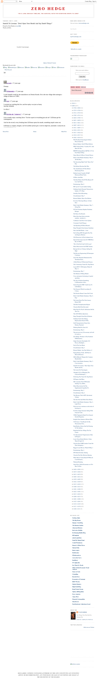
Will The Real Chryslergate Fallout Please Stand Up (82, 140)
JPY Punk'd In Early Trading (80, 452)
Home (34, 131)
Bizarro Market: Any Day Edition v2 (82, 350)
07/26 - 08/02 (77, 108)
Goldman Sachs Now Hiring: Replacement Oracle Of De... (81, 319)
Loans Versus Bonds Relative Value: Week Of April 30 (82, 440)
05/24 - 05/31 (77, 130)
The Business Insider (77, 525)
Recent (78, 87)
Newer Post (6, 131)
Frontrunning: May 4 (78, 450)
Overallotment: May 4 (79, 393)
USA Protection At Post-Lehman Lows (83, 237)
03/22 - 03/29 (77, 482)
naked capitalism (76, 538)
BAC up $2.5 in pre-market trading (82, 186)
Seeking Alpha (76, 518)
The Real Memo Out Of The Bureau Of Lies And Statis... (83, 181)
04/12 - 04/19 (77, 474)
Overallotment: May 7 (79, 196)
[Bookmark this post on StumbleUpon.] (12, 67)
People (73, 87)
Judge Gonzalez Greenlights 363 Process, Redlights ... (81, 342)
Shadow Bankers (76, 584)
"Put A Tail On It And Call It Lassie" (82, 244)
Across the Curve (76, 558)
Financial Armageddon (78, 599)
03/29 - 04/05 (77, 479)
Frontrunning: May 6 (78, 330)
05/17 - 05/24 (77, 132)
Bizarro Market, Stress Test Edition (82, 198)
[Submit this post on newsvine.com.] (34, 67)
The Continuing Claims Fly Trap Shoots (83, 264)
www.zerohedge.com (83, 23)
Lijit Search (73, 29)
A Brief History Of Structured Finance (83, 262)
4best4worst (75, 601)
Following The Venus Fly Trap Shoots (83, 377)
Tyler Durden (82, 612)
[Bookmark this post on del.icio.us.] (21, 67)
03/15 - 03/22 (77, 484)
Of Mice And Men (78, 177)
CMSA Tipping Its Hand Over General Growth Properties (83, 416)
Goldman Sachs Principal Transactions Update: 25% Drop (83, 190)
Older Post (64, 131)
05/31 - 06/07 (77, 127)
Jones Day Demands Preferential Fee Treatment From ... (82, 258)
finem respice (75, 550)
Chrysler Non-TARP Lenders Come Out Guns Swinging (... (83, 444)
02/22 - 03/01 (77, 491)
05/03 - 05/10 (77, 137)
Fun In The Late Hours (79, 345)
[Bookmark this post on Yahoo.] (54, 67)
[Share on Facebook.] (41, 67)
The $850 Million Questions (80, 314)
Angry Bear (75, 597)
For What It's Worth (77, 565)
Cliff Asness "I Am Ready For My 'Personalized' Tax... (81, 422)
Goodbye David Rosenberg (80, 193)
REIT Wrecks (76, 582)
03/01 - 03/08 (77, 489)
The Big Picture (76, 520)
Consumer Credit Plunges (79, 223)
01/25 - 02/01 (77, 501)
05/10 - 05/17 (77, 135)
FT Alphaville (76, 563)
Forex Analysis (76, 594)
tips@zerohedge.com (75, 36)
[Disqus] (35, 103)
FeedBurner (86, 80)
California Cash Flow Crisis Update (82, 220)
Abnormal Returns (77, 528)
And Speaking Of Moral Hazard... (81, 225)
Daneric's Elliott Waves (78, 545)
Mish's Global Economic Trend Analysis (80, 568)
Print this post (8, 70)
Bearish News (76, 577)
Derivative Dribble (77, 530)
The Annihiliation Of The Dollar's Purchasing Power (82, 169)
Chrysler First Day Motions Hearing (82, 455)
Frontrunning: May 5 (78, 390)
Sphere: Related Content (49, 63)
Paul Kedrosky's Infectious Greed (81, 604)
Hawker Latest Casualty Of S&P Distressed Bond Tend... (81, 174)
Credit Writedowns (77, 543)
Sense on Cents (76, 572)
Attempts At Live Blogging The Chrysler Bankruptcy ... (81, 373)
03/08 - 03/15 (77, 486)
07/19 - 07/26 (77, 110)
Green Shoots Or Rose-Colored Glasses (83, 155)
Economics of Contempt (78, 579)
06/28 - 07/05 (77, 118)
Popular (83, 87)
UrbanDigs (75, 574)
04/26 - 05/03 (77, 469)
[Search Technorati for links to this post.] (61, 67)
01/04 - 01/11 (77, 509)
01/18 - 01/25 (77, 504)
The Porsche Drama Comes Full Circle (83, 293)
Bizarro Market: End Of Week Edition (83, 144)
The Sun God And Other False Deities (83, 399)
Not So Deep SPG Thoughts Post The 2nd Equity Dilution (82, 234)
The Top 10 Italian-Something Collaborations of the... (81, 281)
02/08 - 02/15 (77, 496)
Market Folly (75, 548)
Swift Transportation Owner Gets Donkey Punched (81, 324)
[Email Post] (4, 72)
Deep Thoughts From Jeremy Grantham (83, 228)
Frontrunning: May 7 (78, 271)
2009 (73, 106)
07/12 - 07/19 (77, 113)
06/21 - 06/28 (77, 120)
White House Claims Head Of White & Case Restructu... (83, 458)
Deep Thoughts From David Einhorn (82, 316)
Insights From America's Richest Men (82, 419)
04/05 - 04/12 (77, 477)
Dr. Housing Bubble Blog (79, 533)
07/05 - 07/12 (77, 115)
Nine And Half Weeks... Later (80, 230)
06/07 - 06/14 (77, 125)
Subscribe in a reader (76, 49)
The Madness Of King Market (81, 273)
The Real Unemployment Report (81, 304)
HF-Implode (75, 535)
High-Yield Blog (76, 587)
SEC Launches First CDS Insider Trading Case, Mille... (81, 382)
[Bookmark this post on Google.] (48, 67)
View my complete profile (84, 619)
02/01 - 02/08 (77, 499)
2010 (73, 103)
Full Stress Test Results (79, 214)
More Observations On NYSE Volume (83, 246)
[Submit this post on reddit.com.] (27, 67)
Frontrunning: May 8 (78, 184)
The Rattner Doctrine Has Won (81, 166)
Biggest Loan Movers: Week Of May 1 (83, 448)
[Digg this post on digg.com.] (5, 67)
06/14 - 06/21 (77, 123)
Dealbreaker (75, 553)
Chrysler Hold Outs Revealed (80, 307)
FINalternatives (76, 555)
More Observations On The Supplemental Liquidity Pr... (81, 387)
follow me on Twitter (89, 627)
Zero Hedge (48, 8)
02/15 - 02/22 (77, 494)
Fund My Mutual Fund (78, 540)
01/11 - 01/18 (77, 506)
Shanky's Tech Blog (77, 523)
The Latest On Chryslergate (80, 370)
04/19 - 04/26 (77, 472)
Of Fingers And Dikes (78, 379)
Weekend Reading (78, 462)
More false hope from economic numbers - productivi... (81, 217)
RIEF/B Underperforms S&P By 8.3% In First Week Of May (83, 152)
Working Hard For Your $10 (80, 327)
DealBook (75, 560)
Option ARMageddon (78, 591)
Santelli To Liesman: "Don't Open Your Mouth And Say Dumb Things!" (27, 23)
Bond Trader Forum (77, 589)
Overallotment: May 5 (79, 348)
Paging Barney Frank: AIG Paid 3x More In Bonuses (82, 353)
